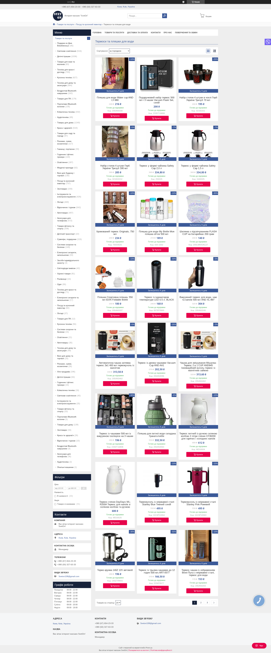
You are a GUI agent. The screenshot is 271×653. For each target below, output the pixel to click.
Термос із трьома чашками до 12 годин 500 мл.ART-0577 (156, 571)
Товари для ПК (64, 98)
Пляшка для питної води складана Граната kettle (157, 434)
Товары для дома (65, 122)
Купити (116, 116)
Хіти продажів (63, 372)
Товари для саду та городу (66, 134)
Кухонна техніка (64, 77)
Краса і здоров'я (64, 128)
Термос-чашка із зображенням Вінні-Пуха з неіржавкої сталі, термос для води (198, 572)
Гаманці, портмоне (66, 149)
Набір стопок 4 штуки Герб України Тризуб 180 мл (115, 167)
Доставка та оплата (137, 33)
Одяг (59, 284)
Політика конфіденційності (161, 650)
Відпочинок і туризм (66, 207)
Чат (261, 646)
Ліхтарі (60, 202)
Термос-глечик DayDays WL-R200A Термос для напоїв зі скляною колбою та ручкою (115, 504)
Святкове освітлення (66, 51)
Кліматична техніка (66, 112)
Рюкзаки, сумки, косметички (64, 142)
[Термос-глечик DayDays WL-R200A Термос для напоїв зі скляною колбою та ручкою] (115, 479)
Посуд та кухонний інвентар (89, 24)
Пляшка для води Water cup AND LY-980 (115, 98)
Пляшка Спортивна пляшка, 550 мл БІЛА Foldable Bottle (115, 298)
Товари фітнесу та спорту (65, 227)
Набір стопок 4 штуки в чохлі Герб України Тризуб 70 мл (198, 98)
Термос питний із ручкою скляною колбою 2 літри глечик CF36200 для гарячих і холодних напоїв (198, 436)
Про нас (168, 33)
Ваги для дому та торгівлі (65, 357)
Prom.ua (149, 648)
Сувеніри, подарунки (66, 239)
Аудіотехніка (63, 117)
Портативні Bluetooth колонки (66, 105)
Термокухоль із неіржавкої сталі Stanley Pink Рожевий (198, 503)
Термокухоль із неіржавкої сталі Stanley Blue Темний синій (156, 503)
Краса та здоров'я (65, 435)
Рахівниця (61, 279)
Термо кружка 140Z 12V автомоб (115, 570)
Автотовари (62, 213)
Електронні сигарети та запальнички (68, 298)
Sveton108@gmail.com (69, 576)
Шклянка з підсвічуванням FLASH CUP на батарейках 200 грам (198, 232)
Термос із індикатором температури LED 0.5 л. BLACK (156, 298)
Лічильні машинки (65, 467)
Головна (97, 33)
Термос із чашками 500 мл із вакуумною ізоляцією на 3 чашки (115, 434)
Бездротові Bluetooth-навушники (67, 92)
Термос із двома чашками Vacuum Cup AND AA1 (157, 364)
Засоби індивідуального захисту (68, 261)
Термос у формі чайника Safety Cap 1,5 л (198, 167)
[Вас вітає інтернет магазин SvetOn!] (58, 16)
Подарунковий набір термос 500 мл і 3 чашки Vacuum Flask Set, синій (156, 100)
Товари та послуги (65, 24)
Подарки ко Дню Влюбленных (64, 44)
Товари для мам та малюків (66, 63)
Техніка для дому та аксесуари (66, 84)
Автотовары (62, 343)
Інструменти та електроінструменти (66, 195)
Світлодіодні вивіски (66, 268)
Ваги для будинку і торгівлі (65, 174)
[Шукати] (164, 15)
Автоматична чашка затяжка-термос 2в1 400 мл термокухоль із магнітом (115, 365)
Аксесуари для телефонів (64, 219)
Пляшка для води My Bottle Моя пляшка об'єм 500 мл (156, 232)
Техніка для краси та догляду (66, 291)
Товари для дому (65, 424)
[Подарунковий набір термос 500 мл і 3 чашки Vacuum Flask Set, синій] (156, 75)
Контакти (155, 33)
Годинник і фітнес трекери (65, 155)
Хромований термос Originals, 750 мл (115, 232)
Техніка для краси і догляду (66, 70)
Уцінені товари (64, 273)
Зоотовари (62, 189)
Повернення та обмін (186, 33)
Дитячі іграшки (63, 56)
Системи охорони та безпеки (66, 245)
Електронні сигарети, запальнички (67, 253)
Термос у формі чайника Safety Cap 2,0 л (156, 167)
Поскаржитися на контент (138, 650)
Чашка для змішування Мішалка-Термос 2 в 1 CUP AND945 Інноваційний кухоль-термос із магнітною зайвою (198, 367)
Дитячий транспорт (66, 234)
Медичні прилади (65, 168)
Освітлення (62, 162)
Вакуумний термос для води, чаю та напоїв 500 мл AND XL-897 (198, 298)
